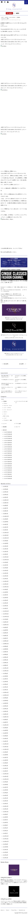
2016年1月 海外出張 (8, 449)
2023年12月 (6, 532)
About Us (2, 910)
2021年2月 (5, 605)
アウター (5, 403)
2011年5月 (5, 825)
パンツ (5, 414)
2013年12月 (5, 744)
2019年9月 (5, 627)
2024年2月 (5, 527)
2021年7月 (5, 594)
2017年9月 (5, 673)
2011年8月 (5, 817)
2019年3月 (5, 635)
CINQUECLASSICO (6, 877)
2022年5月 (5, 567)
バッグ (5, 418)
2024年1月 (5, 529)
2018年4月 (5, 657)
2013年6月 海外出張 (8, 463)
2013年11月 (5, 746)
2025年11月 (5, 502)
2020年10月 (6, 616)
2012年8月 (5, 784)
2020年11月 (5, 613)
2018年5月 (5, 654)
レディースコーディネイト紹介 (21, 402)
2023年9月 (5, 540)
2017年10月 (5, 670)
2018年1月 (5, 665)
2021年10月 (5, 586)
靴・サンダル (6, 416)
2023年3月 (5, 548)
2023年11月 (5, 535)
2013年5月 (5, 762)
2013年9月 (5, 752)
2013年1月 (5, 771)
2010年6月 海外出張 (8, 476)
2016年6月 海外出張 (8, 446)
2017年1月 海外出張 (8, 444)
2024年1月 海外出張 (8, 436)
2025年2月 (5, 513)
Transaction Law (22, 910)
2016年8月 (5, 700)
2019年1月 (5, 638)
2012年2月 (5, 800)
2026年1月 (5, 497)
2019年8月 (5, 630)
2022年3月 (5, 573)
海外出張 (4, 430)
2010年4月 (5, 855)
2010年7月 (5, 849)
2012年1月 (5, 803)
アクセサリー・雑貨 (8, 420)
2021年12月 (5, 581)
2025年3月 (5, 510)
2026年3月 (5, 492)
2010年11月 (5, 838)
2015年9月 (5, 719)
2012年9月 (5, 781)
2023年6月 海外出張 (8, 438)
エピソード (18, 426)
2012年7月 (5, 787)
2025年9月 (5, 505)
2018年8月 (5, 649)
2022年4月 (5, 570)
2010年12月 (5, 836)
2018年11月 (5, 641)
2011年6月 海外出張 (8, 472)
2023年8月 (5, 543)
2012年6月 (5, 790)
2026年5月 (5, 489)
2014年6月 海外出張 (8, 457)
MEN (17, 13)
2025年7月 (5, 508)
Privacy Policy (14, 910)
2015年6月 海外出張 (8, 451)
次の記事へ (21, 363)
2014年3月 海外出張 (8, 459)
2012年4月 (5, 795)
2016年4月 (5, 706)
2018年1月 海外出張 (8, 442)
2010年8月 (5, 846)
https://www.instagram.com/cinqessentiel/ (12, 295)
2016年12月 (5, 692)
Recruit (7, 910)
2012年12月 (5, 773)
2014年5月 (5, 735)
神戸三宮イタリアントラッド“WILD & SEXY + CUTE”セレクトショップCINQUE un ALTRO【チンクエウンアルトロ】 (14, 336)
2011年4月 (5, 828)
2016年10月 (6, 695)
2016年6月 (5, 703)
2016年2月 (5, 711)
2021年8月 (5, 592)
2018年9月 (5, 646)
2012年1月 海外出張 (8, 470)
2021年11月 (5, 584)
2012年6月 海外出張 (8, 467)
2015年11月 (5, 714)
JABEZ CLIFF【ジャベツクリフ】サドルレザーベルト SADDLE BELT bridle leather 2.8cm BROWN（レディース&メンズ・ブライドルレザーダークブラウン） (14, 85)
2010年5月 (5, 852)
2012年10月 (5, 779)
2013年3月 (5, 765)
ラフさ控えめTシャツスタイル (7, 379)
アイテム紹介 (18, 423)
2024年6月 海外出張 (8, 434)
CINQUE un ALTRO (6, 899)
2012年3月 (5, 798)
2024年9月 (5, 519)
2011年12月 (5, 806)
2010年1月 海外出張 (8, 478)
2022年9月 (5, 562)
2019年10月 (5, 624)
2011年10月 (5, 811)
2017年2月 (5, 689)
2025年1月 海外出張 (8, 432)
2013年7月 (5, 757)
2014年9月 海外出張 (8, 455)
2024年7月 (5, 524)
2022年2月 (5, 576)
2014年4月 (5, 738)
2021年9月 (5, 589)
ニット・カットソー (8, 409)
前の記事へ (6, 363)
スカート (5, 411)
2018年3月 (5, 660)
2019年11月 (5, 622)
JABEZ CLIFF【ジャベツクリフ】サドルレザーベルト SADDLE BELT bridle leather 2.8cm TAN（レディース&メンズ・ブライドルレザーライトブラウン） (14, 42)
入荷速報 (4, 401)
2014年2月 (5, 741)
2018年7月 (5, 651)
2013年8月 (5, 754)
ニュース (4, 423)
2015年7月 (5, 722)
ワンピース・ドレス (8, 405)
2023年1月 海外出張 (8, 440)
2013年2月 (5, 768)
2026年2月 (5, 494)
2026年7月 (5, 486)
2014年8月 (5, 730)
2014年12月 (5, 725)
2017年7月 (5, 678)
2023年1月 (5, 554)
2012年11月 (5, 776)
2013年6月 (5, 760)
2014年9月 (5, 727)
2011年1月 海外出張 (7, 474)
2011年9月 (5, 814)
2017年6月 (5, 681)
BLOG (2, 399)
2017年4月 (5, 684)
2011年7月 (5, 819)
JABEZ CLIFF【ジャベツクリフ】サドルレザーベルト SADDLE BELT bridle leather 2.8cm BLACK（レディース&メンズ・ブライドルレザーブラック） (13, 129)
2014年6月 (5, 733)
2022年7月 (5, 565)
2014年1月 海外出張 (8, 461)
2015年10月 (5, 716)
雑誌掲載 (4, 426)
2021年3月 (5, 603)
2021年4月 (5, 600)
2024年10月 (6, 516)
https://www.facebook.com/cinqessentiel (11, 289)
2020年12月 (6, 611)
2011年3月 (5, 830)
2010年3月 (5, 857)
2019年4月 (5, 632)
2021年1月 (5, 608)
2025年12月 (5, 500)
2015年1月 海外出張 (8, 453)
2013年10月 (5, 749)
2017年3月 (5, 687)
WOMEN (9, 13)
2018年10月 (6, 643)
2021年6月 (5, 597)
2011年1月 (5, 833)
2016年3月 (5, 708)
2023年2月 (5, 551)
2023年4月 (5, 546)
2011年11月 (5, 809)
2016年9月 (5, 697)
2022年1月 (5, 578)
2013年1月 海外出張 (8, 465)
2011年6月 (5, 822)
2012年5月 (5, 792)
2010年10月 (6, 841)
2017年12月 (5, 668)
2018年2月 (5, 662)
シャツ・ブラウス (7, 407)
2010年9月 (5, 844)
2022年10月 (6, 559)
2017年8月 (5, 676)
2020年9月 (5, 619)
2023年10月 (6, 538)
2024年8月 (5, 521)
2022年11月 (5, 557)
